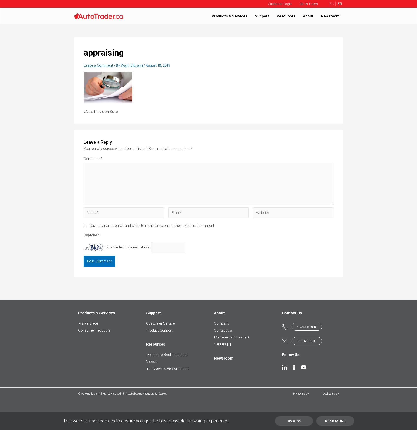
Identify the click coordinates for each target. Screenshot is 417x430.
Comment (93, 159)
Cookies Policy (331, 393)
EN (331, 4)
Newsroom (330, 16)
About (308, 16)
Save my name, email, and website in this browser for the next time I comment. (152, 225)
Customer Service (160, 323)
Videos (151, 361)
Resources (286, 16)
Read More (335, 421)
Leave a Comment (98, 65)
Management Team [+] (232, 337)
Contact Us (223, 330)
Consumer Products (94, 330)
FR (339, 4)
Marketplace (88, 323)
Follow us (290, 354)
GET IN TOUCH (307, 341)
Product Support (159, 330)
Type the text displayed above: (127, 247)
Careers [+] (222, 344)
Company (221, 323)
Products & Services (229, 16)
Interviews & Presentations (167, 368)
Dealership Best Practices (166, 354)
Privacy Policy (301, 393)
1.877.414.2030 (306, 326)
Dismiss (293, 421)
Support (262, 16)
